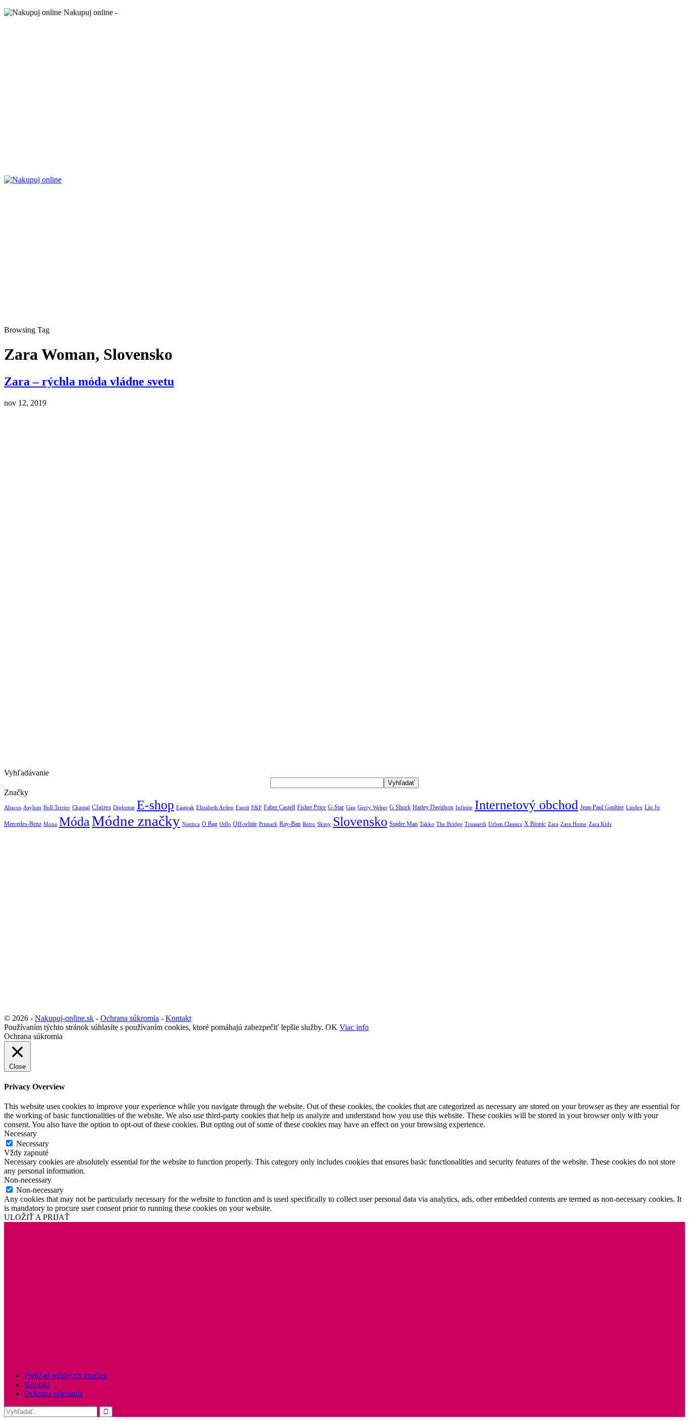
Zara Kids (600, 824)
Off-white (245, 824)
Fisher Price (311, 807)
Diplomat (124, 807)
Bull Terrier (56, 807)
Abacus (12, 807)
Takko (427, 824)
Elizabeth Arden (215, 807)
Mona (50, 824)
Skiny (324, 824)
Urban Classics (505, 824)
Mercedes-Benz (22, 824)
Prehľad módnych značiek (66, 1375)
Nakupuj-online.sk (64, 1018)
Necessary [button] (20, 1133)
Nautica (191, 824)
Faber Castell (279, 807)
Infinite (464, 807)
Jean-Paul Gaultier (602, 807)
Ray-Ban (290, 824)
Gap (351, 807)
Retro (309, 824)
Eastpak (185, 807)
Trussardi (475, 824)
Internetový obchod (526, 804)
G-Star (336, 807)
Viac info (354, 1027)
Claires (101, 807)
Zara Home (573, 824)
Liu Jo (652, 807)
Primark (268, 824)
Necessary (32, 1143)
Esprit (242, 807)
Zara (553, 824)
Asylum (32, 807)
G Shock (400, 807)
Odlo (225, 824)
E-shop (155, 804)
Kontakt (178, 1018)
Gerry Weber (372, 807)
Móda (74, 821)
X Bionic (535, 823)
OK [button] (331, 1027)
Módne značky (136, 821)
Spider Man (403, 824)
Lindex (634, 807)
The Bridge (449, 824)
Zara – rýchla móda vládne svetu (89, 381)
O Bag (209, 824)
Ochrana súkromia (129, 1018)
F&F (256, 807)
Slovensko (360, 821)
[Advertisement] (306, 95)
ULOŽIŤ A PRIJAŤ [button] (37, 1217)
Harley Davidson (433, 807)
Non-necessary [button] (27, 1180)
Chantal (81, 807)
